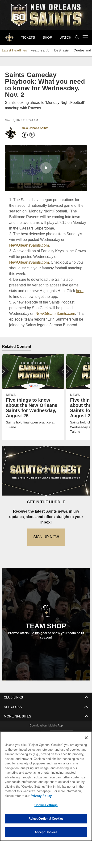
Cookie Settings (46, 805)
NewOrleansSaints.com (28, 245)
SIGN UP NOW (46, 536)
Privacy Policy (40, 796)
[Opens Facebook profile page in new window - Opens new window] (25, 135)
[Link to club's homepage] (9, 35)
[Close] (86, 738)
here (70, 290)
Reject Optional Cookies (46, 818)
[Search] (77, 37)
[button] (46, 167)
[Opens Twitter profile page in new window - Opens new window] (32, 135)
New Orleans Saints (35, 128)
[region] (46, 786)
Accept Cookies (46, 832)
